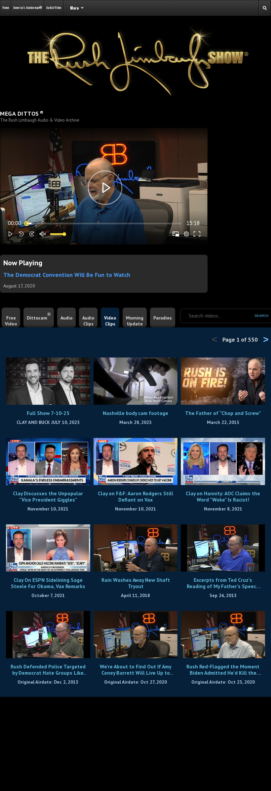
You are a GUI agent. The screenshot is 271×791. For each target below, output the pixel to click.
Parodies (162, 318)
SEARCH (261, 316)
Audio (66, 318)
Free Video (11, 321)
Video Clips (110, 321)
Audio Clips (88, 321)
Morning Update (134, 321)
